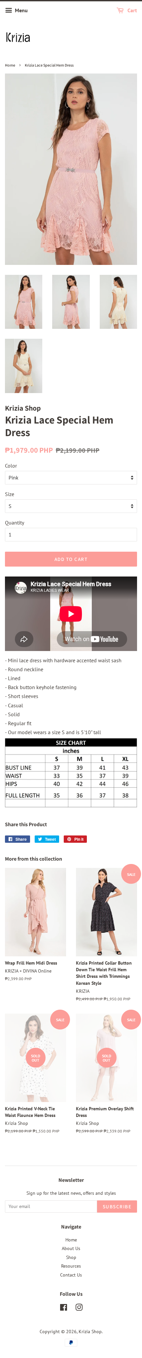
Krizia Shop (90, 1331)
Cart (131, 10)
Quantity (14, 522)
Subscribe (117, 1206)
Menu (21, 10)
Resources (71, 1266)
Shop (71, 1257)
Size (9, 494)
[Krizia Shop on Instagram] (79, 1309)
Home (10, 65)
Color (11, 465)
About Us (71, 1248)
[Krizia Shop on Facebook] (63, 1309)
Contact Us (71, 1275)
